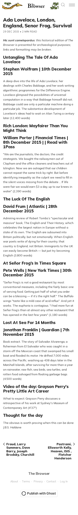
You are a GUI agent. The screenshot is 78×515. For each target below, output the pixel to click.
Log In (64, 481)
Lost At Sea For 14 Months (29, 322)
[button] (63, 5)
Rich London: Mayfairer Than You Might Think (35, 128)
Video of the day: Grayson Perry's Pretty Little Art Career (36, 389)
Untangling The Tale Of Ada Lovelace (30, 59)
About (14, 481)
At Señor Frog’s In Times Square (34, 263)
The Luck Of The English (26, 199)
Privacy (38, 481)
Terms (26, 481)
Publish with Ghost (41, 493)
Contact (51, 481)
